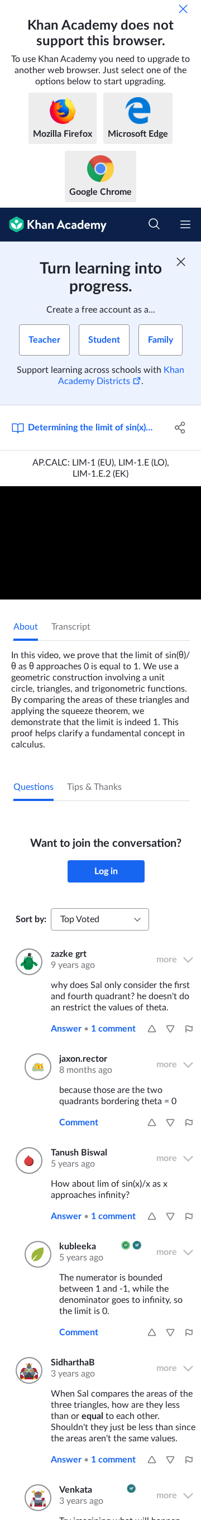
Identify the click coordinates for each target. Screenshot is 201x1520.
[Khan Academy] (53, 224)
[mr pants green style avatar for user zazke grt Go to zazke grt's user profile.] (26, 961)
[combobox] (100, 919)
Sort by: (31, 919)
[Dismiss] (183, 9)
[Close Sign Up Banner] (181, 262)
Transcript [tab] (70, 626)
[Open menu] (185, 224)
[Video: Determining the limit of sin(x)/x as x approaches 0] (100, 543)
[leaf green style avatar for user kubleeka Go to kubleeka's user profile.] (35, 1254)
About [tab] (25, 626)
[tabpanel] (100, 695)
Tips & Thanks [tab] (94, 787)
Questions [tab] (33, 787)
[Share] (180, 427)
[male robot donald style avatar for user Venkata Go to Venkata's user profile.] (35, 1497)
